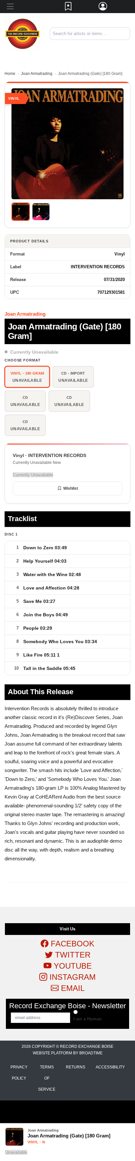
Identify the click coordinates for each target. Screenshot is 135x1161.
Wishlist (70, 488)
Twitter (71, 954)
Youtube (71, 965)
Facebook (71, 943)
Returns (75, 1067)
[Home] (22, 33)
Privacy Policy (19, 1073)
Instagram (71, 977)
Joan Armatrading (36, 73)
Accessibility (110, 1067)
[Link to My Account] (103, 7)
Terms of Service (46, 1078)
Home (10, 73)
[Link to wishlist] (68, 7)
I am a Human (87, 1018)
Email (72, 988)
